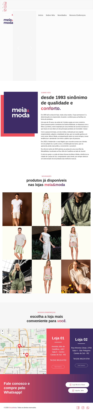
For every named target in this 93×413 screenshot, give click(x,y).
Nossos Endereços (77, 15)
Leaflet (45, 373)
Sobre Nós (50, 15)
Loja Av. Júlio (79, 390)
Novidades (62, 15)
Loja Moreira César (78, 384)
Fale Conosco (58, 366)
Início (40, 15)
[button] (27, 355)
